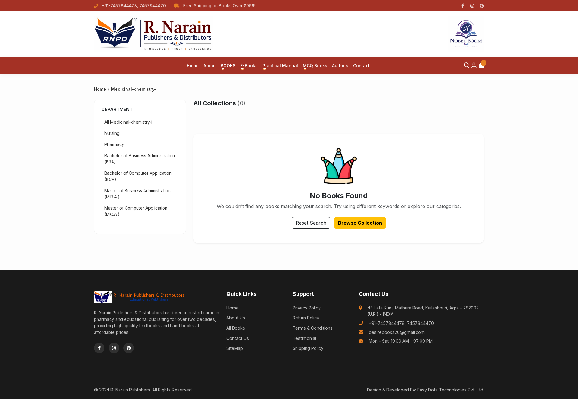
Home (193, 65)
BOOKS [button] (228, 65)
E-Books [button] (249, 65)
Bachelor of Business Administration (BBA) (139, 158)
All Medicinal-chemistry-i (128, 122)
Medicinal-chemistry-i (134, 89)
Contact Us (237, 338)
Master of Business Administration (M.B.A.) (137, 193)
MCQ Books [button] (315, 65)
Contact (361, 65)
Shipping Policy (308, 348)
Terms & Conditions (313, 328)
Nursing (112, 133)
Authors (340, 65)
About (210, 65)
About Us (235, 317)
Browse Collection (360, 223)
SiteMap (234, 348)
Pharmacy (114, 144)
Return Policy (306, 317)
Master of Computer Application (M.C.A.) (135, 211)
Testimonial (304, 338)
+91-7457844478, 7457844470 (134, 5)
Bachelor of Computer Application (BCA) (138, 176)
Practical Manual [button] (280, 65)
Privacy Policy (307, 307)
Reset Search (311, 223)
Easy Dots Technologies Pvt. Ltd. (450, 389)
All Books (235, 328)
